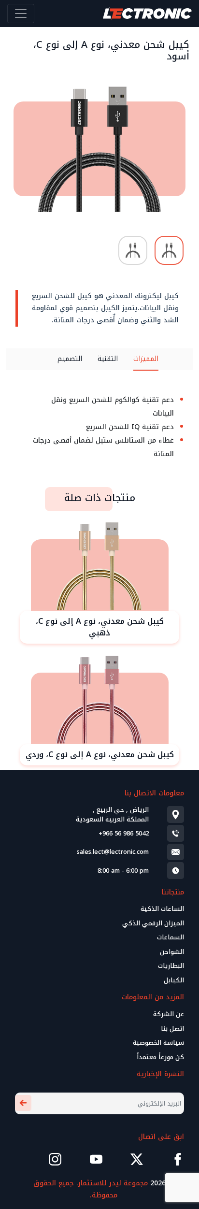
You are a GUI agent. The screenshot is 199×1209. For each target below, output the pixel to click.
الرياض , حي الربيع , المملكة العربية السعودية (112, 814)
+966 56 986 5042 (124, 833)
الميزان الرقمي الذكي (153, 923)
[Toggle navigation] (20, 13)
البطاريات (171, 966)
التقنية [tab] (108, 358)
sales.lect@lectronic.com (113, 852)
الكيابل (174, 980)
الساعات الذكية (162, 909)
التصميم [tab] (69, 358)
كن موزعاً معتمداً (160, 1057)
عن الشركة (168, 1014)
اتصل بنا (172, 1029)
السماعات (170, 937)
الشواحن (172, 952)
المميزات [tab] (145, 358)
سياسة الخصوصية (158, 1043)
